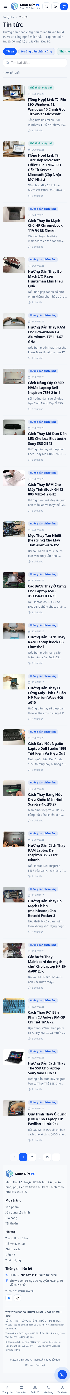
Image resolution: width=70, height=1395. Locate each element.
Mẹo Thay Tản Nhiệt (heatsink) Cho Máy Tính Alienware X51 (44, 540)
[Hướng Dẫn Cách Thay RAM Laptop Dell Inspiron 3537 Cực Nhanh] (14, 855)
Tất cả (10, 51)
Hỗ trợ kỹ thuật (15, 1244)
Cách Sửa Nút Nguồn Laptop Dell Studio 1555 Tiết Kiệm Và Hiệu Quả (47, 748)
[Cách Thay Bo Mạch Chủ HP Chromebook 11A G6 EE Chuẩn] (14, 228)
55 (47, 1157)
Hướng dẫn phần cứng (36, 51)
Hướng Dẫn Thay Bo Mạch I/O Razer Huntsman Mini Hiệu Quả (45, 278)
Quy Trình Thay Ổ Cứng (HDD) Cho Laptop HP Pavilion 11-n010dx (47, 1119)
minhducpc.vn (12, 1349)
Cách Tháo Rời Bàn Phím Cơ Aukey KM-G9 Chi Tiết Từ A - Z (46, 1017)
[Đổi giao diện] (55, 6)
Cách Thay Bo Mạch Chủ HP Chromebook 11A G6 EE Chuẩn (45, 225)
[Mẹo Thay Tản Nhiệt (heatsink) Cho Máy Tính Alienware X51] (14, 542)
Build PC (35, 1392)
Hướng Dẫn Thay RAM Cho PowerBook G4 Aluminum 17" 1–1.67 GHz (46, 334)
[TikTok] (17, 1297)
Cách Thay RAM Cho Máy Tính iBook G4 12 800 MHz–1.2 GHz (45, 489)
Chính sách (12, 1249)
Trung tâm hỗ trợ (16, 1238)
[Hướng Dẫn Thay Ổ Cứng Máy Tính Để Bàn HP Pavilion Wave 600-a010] (14, 698)
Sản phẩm (12, 1207)
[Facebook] (8, 1297)
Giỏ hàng (11, 1218)
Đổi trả (29, 1365)
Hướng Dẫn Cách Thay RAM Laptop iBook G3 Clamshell (46, 642)
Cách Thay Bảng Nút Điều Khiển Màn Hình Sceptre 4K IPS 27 (45, 799)
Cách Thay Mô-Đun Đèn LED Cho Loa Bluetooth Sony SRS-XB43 (47, 438)
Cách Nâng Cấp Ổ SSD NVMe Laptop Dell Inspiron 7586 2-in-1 (46, 387)
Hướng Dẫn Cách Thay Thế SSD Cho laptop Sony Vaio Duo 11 (46, 1068)
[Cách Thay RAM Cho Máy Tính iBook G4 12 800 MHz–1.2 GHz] (14, 491)
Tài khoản (11, 1223)
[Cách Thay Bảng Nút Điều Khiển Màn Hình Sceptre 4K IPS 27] (14, 801)
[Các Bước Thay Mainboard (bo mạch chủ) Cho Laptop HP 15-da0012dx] (14, 966)
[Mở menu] (5, 6)
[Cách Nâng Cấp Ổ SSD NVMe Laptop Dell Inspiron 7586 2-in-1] (14, 390)
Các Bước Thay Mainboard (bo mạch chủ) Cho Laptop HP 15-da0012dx (47, 964)
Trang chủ (8, 17)
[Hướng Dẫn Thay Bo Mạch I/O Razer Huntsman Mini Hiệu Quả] (14, 281)
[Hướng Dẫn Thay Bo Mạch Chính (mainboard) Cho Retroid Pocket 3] (14, 911)
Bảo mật (40, 1365)
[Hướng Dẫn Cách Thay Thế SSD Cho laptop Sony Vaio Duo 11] (14, 1070)
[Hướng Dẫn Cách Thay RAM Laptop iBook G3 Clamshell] (14, 644)
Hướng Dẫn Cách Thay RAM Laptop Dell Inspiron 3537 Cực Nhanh (46, 852)
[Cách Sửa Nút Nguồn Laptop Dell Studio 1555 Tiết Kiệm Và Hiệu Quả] (14, 750)
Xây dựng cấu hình (17, 1212)
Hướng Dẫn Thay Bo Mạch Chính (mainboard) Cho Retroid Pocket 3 (44, 908)
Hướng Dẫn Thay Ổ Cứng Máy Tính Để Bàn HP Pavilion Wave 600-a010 (47, 695)
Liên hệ (10, 1255)
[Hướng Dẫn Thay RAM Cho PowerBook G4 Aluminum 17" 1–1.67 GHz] (14, 337)
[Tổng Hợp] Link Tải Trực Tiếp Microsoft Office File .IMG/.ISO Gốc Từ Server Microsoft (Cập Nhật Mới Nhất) (44, 167)
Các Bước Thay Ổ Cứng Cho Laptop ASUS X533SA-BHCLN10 (47, 591)
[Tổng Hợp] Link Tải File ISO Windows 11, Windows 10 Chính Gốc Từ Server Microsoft (47, 106)
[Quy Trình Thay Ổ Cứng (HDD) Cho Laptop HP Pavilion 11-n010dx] (14, 1121)
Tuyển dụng (13, 1260)
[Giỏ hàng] (64, 6)
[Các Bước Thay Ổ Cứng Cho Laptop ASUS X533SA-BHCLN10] (14, 593)
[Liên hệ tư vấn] (62, 1374)
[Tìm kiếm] (46, 6)
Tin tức (23, 17)
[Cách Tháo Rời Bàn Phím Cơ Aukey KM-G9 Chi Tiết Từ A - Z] (14, 1019)
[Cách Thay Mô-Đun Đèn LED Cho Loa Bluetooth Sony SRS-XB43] (14, 441)
